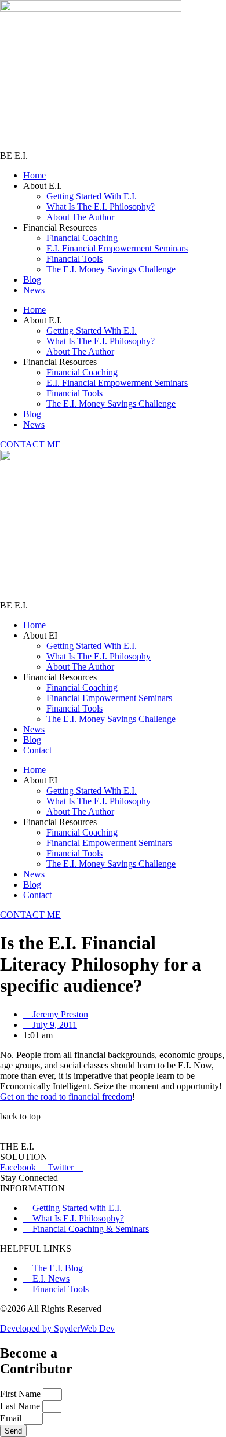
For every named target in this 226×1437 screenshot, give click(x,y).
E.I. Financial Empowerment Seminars (117, 248)
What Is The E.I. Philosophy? (100, 206)
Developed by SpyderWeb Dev (57, 1328)
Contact (37, 750)
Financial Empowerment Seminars (109, 698)
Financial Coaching (82, 238)
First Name (21, 1394)
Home (34, 175)
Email (12, 1418)
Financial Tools (74, 259)
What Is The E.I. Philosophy (98, 656)
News (34, 290)
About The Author (80, 217)
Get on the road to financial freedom (66, 1097)
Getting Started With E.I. (91, 196)
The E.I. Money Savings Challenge (111, 269)
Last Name (21, 1406)
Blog (32, 280)
